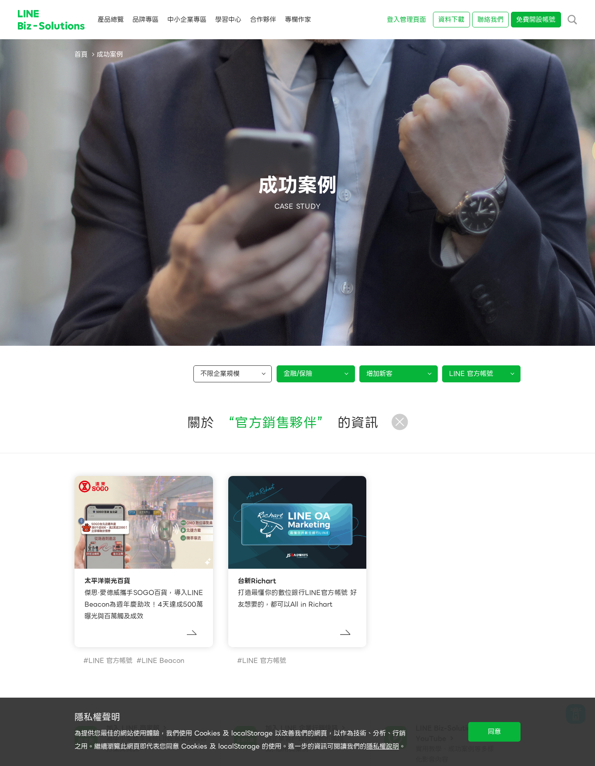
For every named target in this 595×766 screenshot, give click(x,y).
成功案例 (110, 54)
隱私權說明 (382, 746)
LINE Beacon (163, 660)
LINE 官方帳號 (110, 660)
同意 (494, 731)
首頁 (81, 54)
